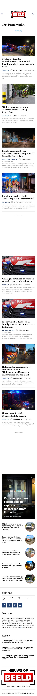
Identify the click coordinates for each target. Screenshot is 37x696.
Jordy (15, 115)
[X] (15, 605)
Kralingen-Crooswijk (9, 159)
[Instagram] (9, 605)
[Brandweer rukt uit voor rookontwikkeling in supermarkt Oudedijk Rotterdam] (18, 138)
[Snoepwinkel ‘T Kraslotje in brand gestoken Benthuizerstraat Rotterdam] (18, 308)
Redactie (6, 516)
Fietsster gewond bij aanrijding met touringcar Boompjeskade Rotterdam (11, 552)
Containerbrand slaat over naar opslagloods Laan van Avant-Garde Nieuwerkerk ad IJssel (12, 539)
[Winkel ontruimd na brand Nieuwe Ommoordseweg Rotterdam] (18, 94)
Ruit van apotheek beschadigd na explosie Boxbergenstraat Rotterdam (17, 642)
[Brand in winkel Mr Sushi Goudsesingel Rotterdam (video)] (18, 183)
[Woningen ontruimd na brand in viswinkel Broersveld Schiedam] (18, 265)
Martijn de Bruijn (18, 70)
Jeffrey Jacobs (25, 159)
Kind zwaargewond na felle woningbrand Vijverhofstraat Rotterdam (12, 565)
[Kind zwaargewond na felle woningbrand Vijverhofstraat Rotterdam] (30, 566)
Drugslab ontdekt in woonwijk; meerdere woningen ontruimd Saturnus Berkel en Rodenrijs (12, 578)
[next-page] (31, 477)
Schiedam (5, 285)
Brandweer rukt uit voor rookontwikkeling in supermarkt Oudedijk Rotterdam (18, 153)
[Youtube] (20, 605)
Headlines (5, 70)
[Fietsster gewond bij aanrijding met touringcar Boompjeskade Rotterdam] (30, 553)
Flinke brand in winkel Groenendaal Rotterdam (14, 414)
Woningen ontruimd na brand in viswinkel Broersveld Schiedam (18, 280)
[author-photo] (11, 70)
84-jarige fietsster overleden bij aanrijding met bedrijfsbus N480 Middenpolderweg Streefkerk (12, 526)
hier (21, 627)
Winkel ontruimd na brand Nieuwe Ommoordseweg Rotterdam (15, 109)
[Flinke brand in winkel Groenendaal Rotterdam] (18, 400)
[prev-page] (28, 477)
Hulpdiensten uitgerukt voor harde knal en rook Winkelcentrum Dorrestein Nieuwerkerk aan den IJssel (16, 370)
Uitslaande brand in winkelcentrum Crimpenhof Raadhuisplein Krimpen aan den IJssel (18, 62)
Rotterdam (6, 202)
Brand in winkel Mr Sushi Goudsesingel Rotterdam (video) (18, 197)
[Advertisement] (18, 234)
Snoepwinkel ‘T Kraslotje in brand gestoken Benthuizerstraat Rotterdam (18, 324)
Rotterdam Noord (8, 330)
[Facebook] (4, 605)
